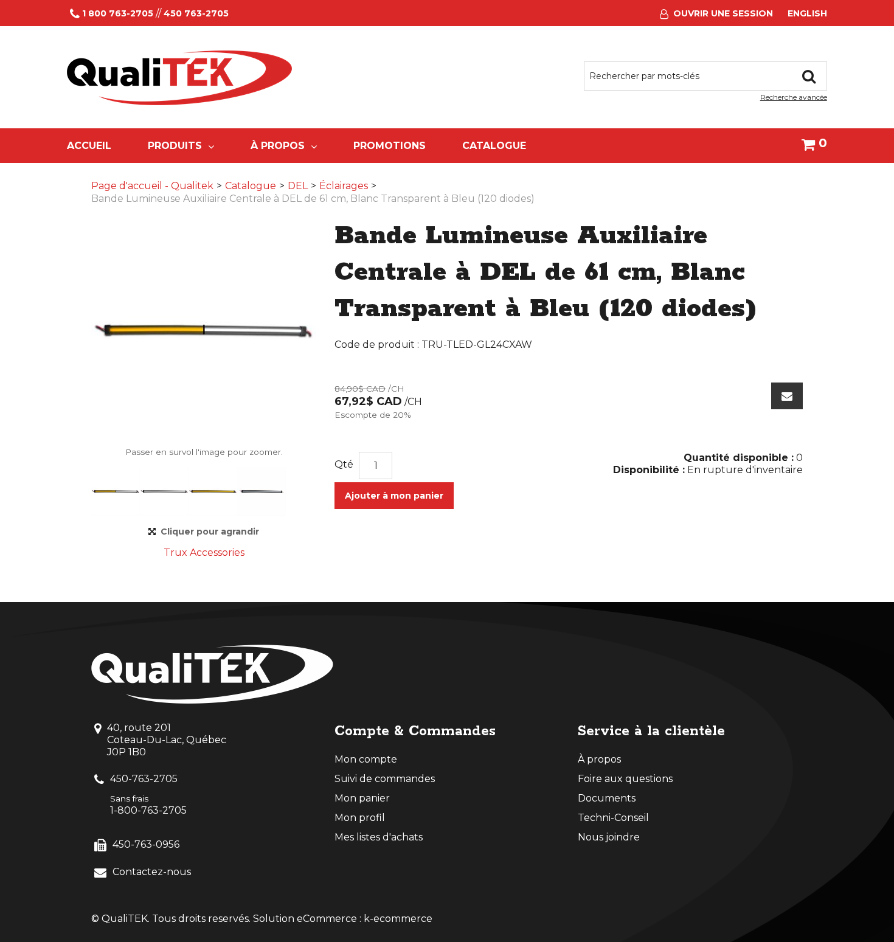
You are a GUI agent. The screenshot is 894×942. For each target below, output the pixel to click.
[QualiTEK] (179, 77)
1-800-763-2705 (148, 810)
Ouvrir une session (723, 13)
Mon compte (365, 759)
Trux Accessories (204, 552)
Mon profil (359, 817)
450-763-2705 (144, 778)
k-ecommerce (398, 918)
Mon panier (362, 798)
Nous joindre (609, 837)
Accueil (89, 145)
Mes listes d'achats (378, 837)
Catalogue (494, 145)
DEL (298, 186)
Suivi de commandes (384, 778)
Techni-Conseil (613, 817)
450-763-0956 (146, 844)
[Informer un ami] (787, 396)
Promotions (389, 145)
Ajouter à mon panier (394, 495)
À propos (278, 145)
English (807, 13)
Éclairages (343, 186)
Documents (607, 798)
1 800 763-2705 (117, 13)
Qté (343, 464)
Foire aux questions (625, 778)
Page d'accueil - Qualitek (152, 186)
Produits (175, 145)
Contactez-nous (152, 872)
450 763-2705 (196, 13)
